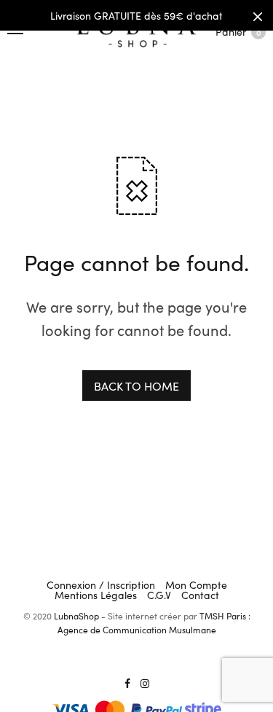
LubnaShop (76, 615)
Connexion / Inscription (101, 584)
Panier (238, 31)
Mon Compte (196, 584)
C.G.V (159, 595)
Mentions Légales (96, 595)
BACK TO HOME (136, 385)
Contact (200, 595)
